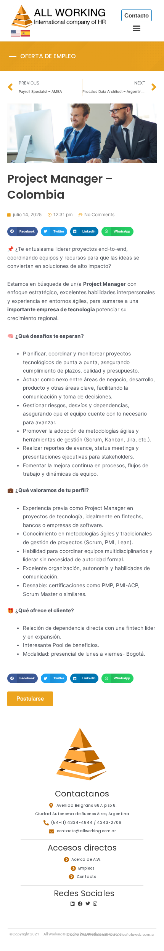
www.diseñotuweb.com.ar (131, 934)
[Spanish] (26, 33)
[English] (16, 33)
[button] (136, 27)
